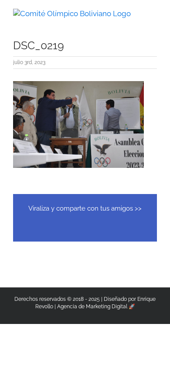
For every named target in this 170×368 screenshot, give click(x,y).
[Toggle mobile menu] (153, 13)
